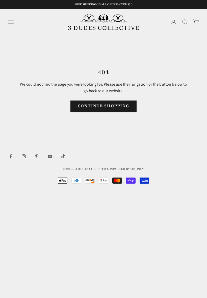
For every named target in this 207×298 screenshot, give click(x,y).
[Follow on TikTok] (63, 156)
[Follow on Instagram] (23, 156)
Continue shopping (103, 106)
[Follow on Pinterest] (36, 156)
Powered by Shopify (127, 169)
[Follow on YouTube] (50, 156)
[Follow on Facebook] (10, 156)
